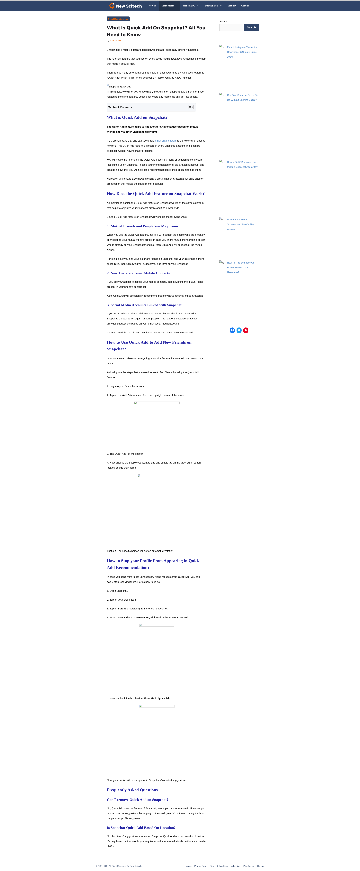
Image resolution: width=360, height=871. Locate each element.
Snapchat (124, 19)
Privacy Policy (201, 866)
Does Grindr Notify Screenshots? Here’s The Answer (240, 224)
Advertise (235, 866)
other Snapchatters (165, 140)
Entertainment (211, 6)
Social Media (167, 6)
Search (223, 21)
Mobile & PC (189, 6)
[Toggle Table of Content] (189, 107)
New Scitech (135, 866)
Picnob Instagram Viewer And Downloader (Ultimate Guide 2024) (242, 52)
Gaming (245, 6)
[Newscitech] (126, 6)
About (189, 866)
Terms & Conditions (219, 866)
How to (152, 6)
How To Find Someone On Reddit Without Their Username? (240, 267)
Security (232, 6)
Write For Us (248, 866)
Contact (260, 866)
